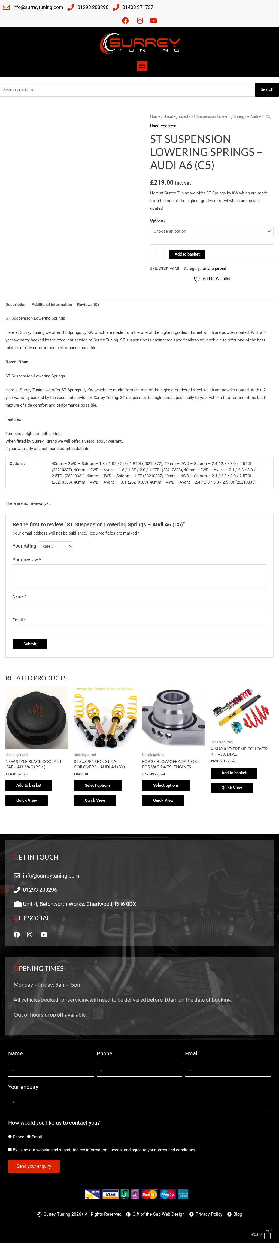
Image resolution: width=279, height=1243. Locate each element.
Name (19, 596)
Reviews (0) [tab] (88, 304)
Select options (98, 785)
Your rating (24, 546)
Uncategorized (175, 116)
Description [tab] (15, 304)
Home (155, 116)
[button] (142, 66)
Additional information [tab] (52, 304)
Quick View (26, 800)
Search (267, 89)
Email (19, 619)
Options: (157, 220)
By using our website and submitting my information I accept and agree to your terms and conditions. (104, 1150)
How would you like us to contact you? (54, 1122)
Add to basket (187, 254)
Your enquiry (23, 1087)
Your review (27, 559)
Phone (104, 1053)
